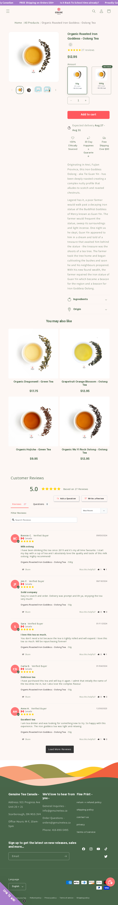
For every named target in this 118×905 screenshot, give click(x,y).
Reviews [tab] (16, 504)
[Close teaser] (24, 901)
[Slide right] (55, 90)
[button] (8, 11)
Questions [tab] (38, 504)
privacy (81, 825)
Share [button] (28, 569)
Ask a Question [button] (68, 498)
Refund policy (35, 898)
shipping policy (85, 810)
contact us (83, 817)
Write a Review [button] (96, 498)
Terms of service (66, 898)
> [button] (60, 749)
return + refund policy (89, 802)
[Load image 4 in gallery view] (47, 90)
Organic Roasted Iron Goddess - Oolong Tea (43, 562)
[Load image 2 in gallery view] (29, 90)
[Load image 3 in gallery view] (38, 90)
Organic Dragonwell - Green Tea (33, 381)
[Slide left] (11, 90)
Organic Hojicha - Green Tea (33, 449)
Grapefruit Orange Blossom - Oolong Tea (85, 383)
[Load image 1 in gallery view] (20, 90)
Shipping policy (83, 898)
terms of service (86, 832)
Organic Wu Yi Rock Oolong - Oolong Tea (84, 451)
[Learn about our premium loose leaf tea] (71, 45)
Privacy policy (51, 898)
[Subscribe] (65, 856)
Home (18, 22)
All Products (31, 22)
